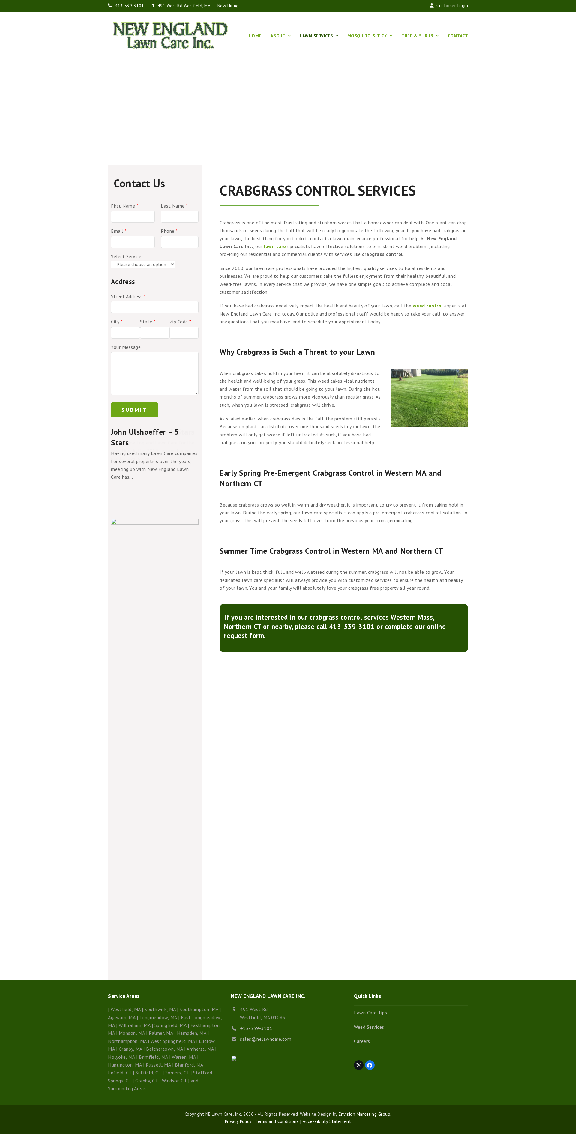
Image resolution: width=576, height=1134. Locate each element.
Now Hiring (228, 5)
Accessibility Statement (326, 1121)
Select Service (126, 256)
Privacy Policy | (239, 1121)
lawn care (275, 246)
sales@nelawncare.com (265, 1039)
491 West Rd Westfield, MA (184, 5)
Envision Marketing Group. (365, 1114)
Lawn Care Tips (370, 1013)
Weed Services (369, 1027)
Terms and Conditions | (278, 1121)
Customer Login (452, 5)
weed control (427, 306)
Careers (362, 1041)
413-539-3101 (129, 5)
